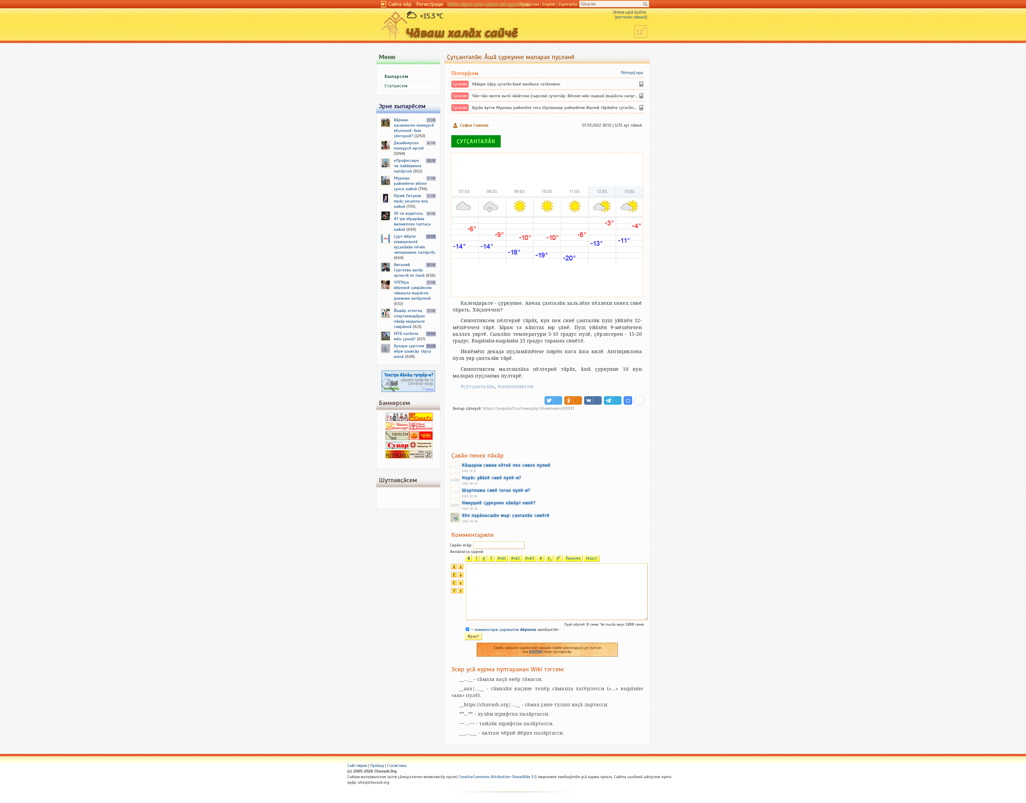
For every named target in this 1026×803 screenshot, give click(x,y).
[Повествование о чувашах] (397, 419)
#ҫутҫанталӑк (478, 386)
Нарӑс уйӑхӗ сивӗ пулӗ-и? (491, 478)
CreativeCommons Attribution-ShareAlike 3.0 (497, 776)
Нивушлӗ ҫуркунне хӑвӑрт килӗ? (499, 503)
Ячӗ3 (529, 558)
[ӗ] (460, 576)
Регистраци (429, 4)
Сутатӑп (460, 84)
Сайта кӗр (399, 4)
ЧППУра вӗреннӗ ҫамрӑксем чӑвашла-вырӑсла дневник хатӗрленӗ (413, 290)
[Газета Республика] (397, 457)
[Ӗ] (453, 576)
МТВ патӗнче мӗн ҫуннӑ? (406, 336)
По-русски (529, 4)
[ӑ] (460, 568)
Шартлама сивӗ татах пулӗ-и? (496, 490)
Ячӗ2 (515, 558)
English (548, 4)
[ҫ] (460, 584)
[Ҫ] (453, 584)
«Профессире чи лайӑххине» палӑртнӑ (408, 166)
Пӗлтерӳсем (464, 73)
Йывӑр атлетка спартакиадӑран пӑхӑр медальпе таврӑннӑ (409, 318)
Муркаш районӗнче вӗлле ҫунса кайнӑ (410, 184)
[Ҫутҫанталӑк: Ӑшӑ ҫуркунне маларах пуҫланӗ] (628, 400)
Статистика (397, 765)
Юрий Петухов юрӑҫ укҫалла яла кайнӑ (411, 201)
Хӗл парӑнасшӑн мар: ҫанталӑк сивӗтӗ (506, 515)
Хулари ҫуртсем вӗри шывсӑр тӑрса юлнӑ (412, 351)
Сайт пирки (357, 765)
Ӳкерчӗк (573, 558)
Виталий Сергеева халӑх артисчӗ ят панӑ (409, 270)
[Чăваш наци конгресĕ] (421, 438)
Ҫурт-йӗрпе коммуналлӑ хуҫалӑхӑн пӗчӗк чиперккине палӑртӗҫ (414, 244)
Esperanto (568, 4)
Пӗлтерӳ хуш (632, 72)
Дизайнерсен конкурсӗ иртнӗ (409, 145)
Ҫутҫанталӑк (476, 141)
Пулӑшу (377, 765)
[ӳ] (460, 592)
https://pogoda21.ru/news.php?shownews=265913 (528, 408)
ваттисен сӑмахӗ (631, 17)
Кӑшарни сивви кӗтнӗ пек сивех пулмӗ (506, 465)
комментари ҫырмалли (505, 629)
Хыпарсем (396, 76)
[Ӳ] (453, 592)
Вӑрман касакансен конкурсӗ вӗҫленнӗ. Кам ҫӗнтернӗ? (414, 128)
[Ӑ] (453, 568)
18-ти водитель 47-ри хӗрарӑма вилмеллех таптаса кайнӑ (412, 221)
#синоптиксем (516, 386)
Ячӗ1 (502, 558)
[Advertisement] (547, 429)
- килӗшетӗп (515, 629)
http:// (591, 558)
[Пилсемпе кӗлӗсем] (397, 438)
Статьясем (396, 86)
